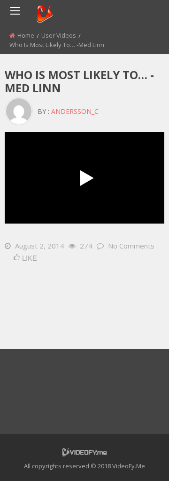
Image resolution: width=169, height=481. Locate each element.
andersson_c (75, 111)
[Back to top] (138, 460)
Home (25, 35)
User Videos (58, 35)
